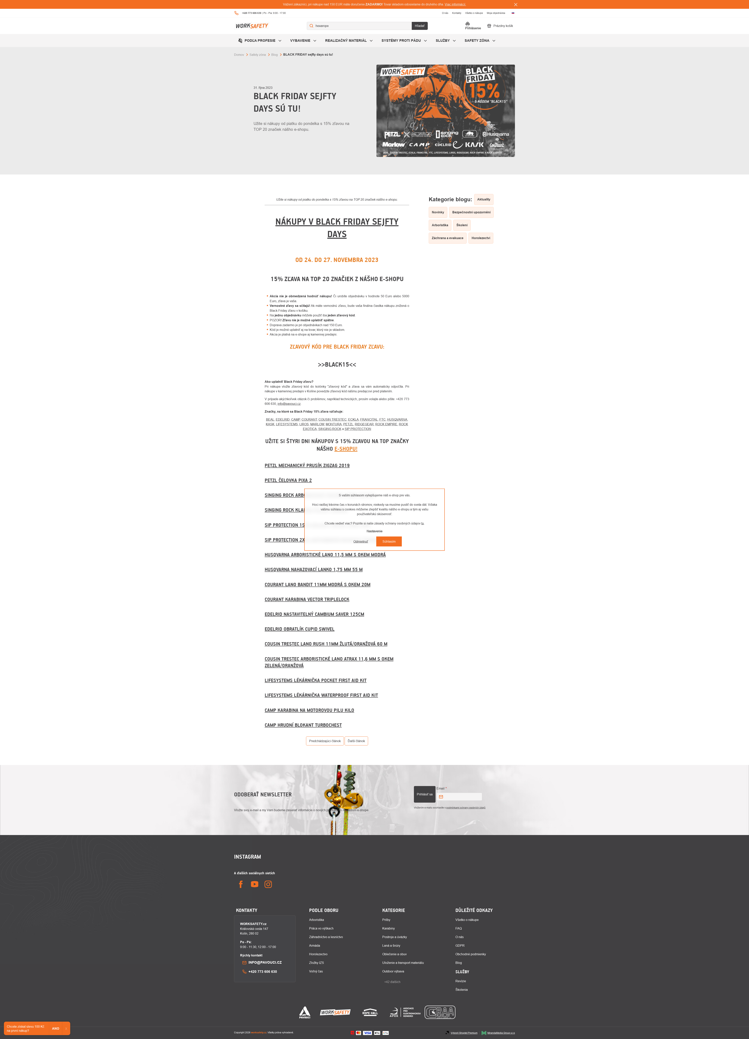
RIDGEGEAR (364, 424)
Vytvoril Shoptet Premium (464, 1032)
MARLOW (317, 424)
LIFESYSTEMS (287, 424)
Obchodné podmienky (470, 954)
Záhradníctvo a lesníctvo (326, 937)
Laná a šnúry (391, 945)
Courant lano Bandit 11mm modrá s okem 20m (317, 584)
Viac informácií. (455, 4)
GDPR (460, 945)
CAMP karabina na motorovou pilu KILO (309, 710)
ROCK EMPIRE (386, 424)
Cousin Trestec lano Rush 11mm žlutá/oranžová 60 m (326, 644)
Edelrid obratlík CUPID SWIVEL (300, 629)
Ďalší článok (356, 741)
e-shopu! (346, 448)
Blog (458, 962)
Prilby (386, 919)
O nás (445, 13)
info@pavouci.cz (289, 403)
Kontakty (456, 13)
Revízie (460, 981)
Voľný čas (316, 971)
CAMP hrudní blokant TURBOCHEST (303, 725)
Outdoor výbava (393, 971)
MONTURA (334, 424)
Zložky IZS (316, 962)
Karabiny (388, 928)
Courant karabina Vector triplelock (307, 599)
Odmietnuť (360, 541)
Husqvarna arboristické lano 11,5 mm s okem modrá (325, 554)
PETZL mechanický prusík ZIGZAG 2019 (307, 465)
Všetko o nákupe (474, 13)
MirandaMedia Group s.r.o (501, 1032)
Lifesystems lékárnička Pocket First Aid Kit (316, 680)
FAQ (458, 928)
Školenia (461, 989)
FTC (382, 419)
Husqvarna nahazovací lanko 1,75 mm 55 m (314, 569)
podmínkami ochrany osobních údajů (465, 807)
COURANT (309, 419)
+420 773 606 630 (262, 972)
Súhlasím (389, 541)
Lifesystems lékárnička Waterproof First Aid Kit (321, 695)
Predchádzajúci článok (325, 741)
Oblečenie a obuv (394, 954)
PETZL (348, 424)
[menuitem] (260, 40)
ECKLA (353, 419)
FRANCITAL (369, 419)
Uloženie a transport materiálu (403, 962)
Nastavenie (374, 531)
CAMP (295, 419)
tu (422, 523)
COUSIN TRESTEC (333, 419)
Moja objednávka (496, 13)
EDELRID (283, 419)
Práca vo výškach (321, 928)
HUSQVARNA (397, 419)
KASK (270, 424)
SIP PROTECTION (358, 429)
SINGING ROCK (329, 429)
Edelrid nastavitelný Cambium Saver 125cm (314, 614)
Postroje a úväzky (394, 937)
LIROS (304, 424)
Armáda (314, 945)
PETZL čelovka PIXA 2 (288, 480)
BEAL (270, 419)
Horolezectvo (318, 954)
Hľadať (420, 26)
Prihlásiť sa (425, 794)
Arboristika (316, 919)
